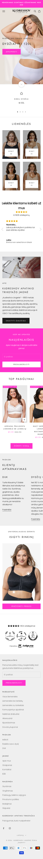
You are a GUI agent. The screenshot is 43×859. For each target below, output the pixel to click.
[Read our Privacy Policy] (39, 447)
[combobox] (10, 424)
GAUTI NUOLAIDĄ (22, 432)
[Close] (39, 406)
